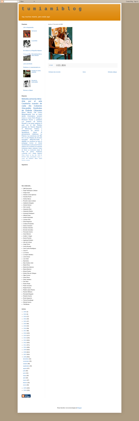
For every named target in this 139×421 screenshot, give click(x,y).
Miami (24, 112)
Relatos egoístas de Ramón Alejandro (32, 126)
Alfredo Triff (31, 112)
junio (24, 373)
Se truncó (34, 31)
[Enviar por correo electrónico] (57, 65)
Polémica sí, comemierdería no (31, 67)
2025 (25, 311)
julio (24, 371)
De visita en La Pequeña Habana (32, 50)
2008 (25, 352)
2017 (25, 330)
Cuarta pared (33, 145)
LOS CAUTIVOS (27, 64)
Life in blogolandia (28, 27)
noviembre (26, 361)
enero (25, 385)
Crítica (40, 112)
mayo (24, 375)
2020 (25, 323)
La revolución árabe (34, 150)
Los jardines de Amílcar (32, 121)
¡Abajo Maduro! (37, 153)
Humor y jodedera (35, 119)
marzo (25, 380)
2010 (25, 347)
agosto (25, 368)
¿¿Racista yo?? (26, 153)
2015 (25, 335)
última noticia (38, 158)
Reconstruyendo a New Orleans (37, 54)
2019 (25, 326)
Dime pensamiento (31, 156)
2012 (25, 342)
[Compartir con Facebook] (63, 65)
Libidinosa (35, 134)
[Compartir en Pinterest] (65, 65)
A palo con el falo (32, 124)
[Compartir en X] (61, 65)
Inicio (84, 72)
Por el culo (25, 138)
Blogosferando (26, 114)
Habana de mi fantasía (28, 146)
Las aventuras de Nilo (34, 136)
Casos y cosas (26, 118)
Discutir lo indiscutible (35, 81)
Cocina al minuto (35, 143)
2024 (25, 314)
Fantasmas (25, 148)
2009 (25, 349)
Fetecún (40, 145)
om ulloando (38, 146)
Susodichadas (26, 145)
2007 (25, 354)
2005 (25, 388)
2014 (25, 338)
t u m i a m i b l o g (52, 9)
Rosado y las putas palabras (31, 123)
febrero (25, 382)
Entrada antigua (112, 72)
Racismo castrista (26, 160)
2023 (25, 316)
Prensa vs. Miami (28, 90)
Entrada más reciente (54, 72)
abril (24, 378)
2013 (25, 340)
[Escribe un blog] (59, 65)
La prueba (34, 40)
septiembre (26, 366)
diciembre (26, 359)
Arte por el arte (32, 101)
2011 (25, 345)
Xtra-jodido (26, 108)
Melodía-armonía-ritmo (31, 99)
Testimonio (39, 151)
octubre (25, 363)
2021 (25, 321)
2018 (25, 328)
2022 (25, 319)
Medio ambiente (33, 148)
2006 (25, 357)
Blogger (79, 408)
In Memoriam (27, 129)
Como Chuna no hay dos (29, 155)
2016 (25, 333)
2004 (25, 390)
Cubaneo (38, 106)
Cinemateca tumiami (34, 116)
